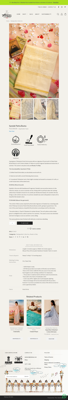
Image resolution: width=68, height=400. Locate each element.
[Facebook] (16, 237)
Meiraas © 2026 (8, 397)
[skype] (27, 237)
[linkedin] (23, 237)
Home (7, 21)
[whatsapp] (26, 237)
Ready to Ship (34, 234)
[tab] (34, 245)
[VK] (18, 237)
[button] (58, 14)
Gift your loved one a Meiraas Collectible (33, 369)
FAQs (26, 360)
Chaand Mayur (34, 331)
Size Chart (11, 131)
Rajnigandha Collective (16, 21)
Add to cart (25, 223)
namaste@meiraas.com (31, 357)
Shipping (46, 360)
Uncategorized (18, 329)
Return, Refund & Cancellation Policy (52, 363)
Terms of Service (48, 357)
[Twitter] (14, 237)
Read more (51, 338)
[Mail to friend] (21, 237)
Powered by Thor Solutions (55, 397)
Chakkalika (16, 331)
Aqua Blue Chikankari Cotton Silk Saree (51, 331)
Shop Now (55, 2)
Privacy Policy (47, 367)
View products (16, 338)
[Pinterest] (19, 237)
